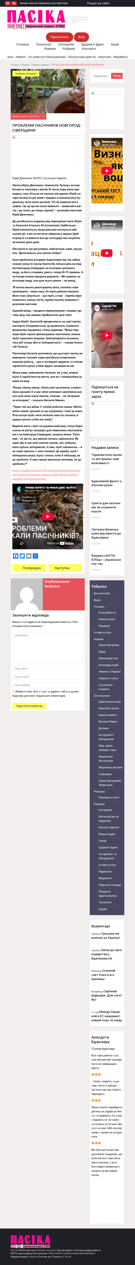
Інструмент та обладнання (107, 856)
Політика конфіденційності (88, 1250)
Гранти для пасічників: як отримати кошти (106, 507)
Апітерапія (66, 45)
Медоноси (105, 878)
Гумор (102, 841)
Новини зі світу (108, 678)
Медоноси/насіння (110, 767)
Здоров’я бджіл (92, 45)
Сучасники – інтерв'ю (107, 687)
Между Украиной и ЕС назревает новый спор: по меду (106, 1016)
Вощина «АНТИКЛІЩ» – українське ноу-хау (106, 559)
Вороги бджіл (107, 834)
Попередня (32, 568)
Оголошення (102, 696)
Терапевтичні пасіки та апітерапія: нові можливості (106, 459)
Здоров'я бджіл (108, 847)
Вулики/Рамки (108, 722)
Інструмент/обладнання (106, 737)
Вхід (81, 37)
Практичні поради (110, 885)
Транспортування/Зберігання (110, 783)
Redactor (23, 116)
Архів (115, 45)
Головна (22, 45)
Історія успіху (102, 632)
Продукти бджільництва (107, 893)
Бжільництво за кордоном (109, 819)
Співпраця (105, 774)
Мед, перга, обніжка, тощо (107, 748)
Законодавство (108, 658)
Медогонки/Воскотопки (106, 759)
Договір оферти (65, 1250)
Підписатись (59, 37)
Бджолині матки (109, 708)
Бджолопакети (108, 715)
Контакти (89, 49)
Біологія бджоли (109, 827)
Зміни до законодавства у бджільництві (107, 954)
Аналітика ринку (109, 645)
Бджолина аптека (110, 702)
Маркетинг (105, 872)
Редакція (104, 626)
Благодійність (107, 613)
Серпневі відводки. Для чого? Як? (106, 995)
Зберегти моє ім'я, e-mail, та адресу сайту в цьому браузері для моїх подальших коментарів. (45, 693)
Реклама (99, 792)
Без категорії (102, 593)
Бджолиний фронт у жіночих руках (106, 483)
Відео (97, 600)
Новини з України (40, 65)
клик (93, 1012)
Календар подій (109, 665)
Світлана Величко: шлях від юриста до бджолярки (106, 533)
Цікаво (103, 909)
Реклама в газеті (109, 797)
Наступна (62, 568)
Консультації (107, 619)
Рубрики (69, 49)
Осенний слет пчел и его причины (103, 975)
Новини (50, 49)
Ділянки (104, 728)
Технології (43, 45)
